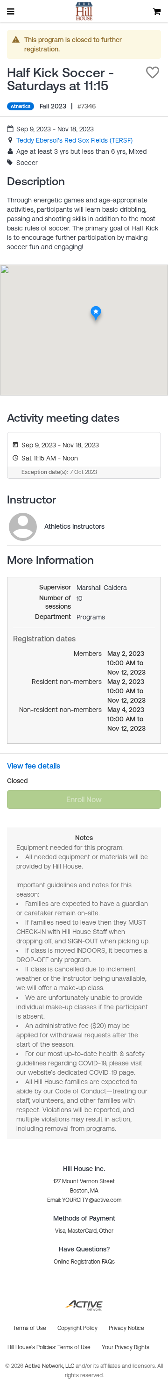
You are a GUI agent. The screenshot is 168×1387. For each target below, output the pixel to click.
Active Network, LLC (50, 1366)
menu (11, 11)
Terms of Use (74, 1347)
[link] (74, 140)
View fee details (33, 766)
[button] (152, 72)
